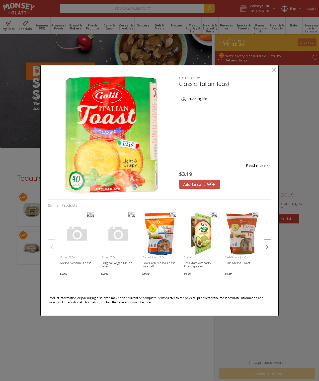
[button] (111, 134)
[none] (77, 242)
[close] (273, 70)
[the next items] (267, 246)
